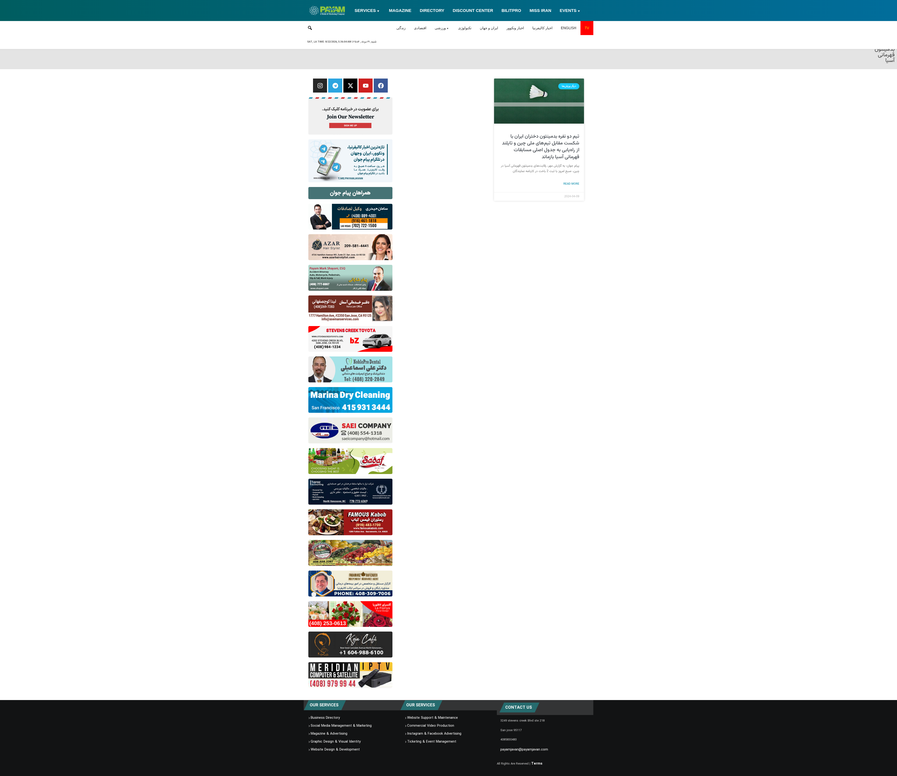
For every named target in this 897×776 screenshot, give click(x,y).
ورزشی (440, 28)
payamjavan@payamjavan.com (524, 750)
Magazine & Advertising (329, 734)
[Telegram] (335, 86)
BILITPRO (511, 10)
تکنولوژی (464, 28)
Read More (571, 183)
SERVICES (365, 10)
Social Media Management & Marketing (341, 726)
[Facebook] (381, 86)
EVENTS (568, 10)
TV (587, 28)
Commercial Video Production (430, 726)
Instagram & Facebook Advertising (434, 734)
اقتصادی (420, 28)
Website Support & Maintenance (432, 718)
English (568, 28)
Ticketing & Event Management (431, 742)
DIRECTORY (432, 10)
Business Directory (325, 718)
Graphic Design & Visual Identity (336, 742)
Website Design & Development (335, 750)
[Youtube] (366, 86)
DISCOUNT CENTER (473, 10)
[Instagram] (320, 86)
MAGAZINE (400, 10)
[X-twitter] (350, 86)
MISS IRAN (540, 10)
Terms (536, 764)
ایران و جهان (489, 28)
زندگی (401, 28)
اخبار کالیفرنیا (542, 28)
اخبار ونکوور (515, 28)
